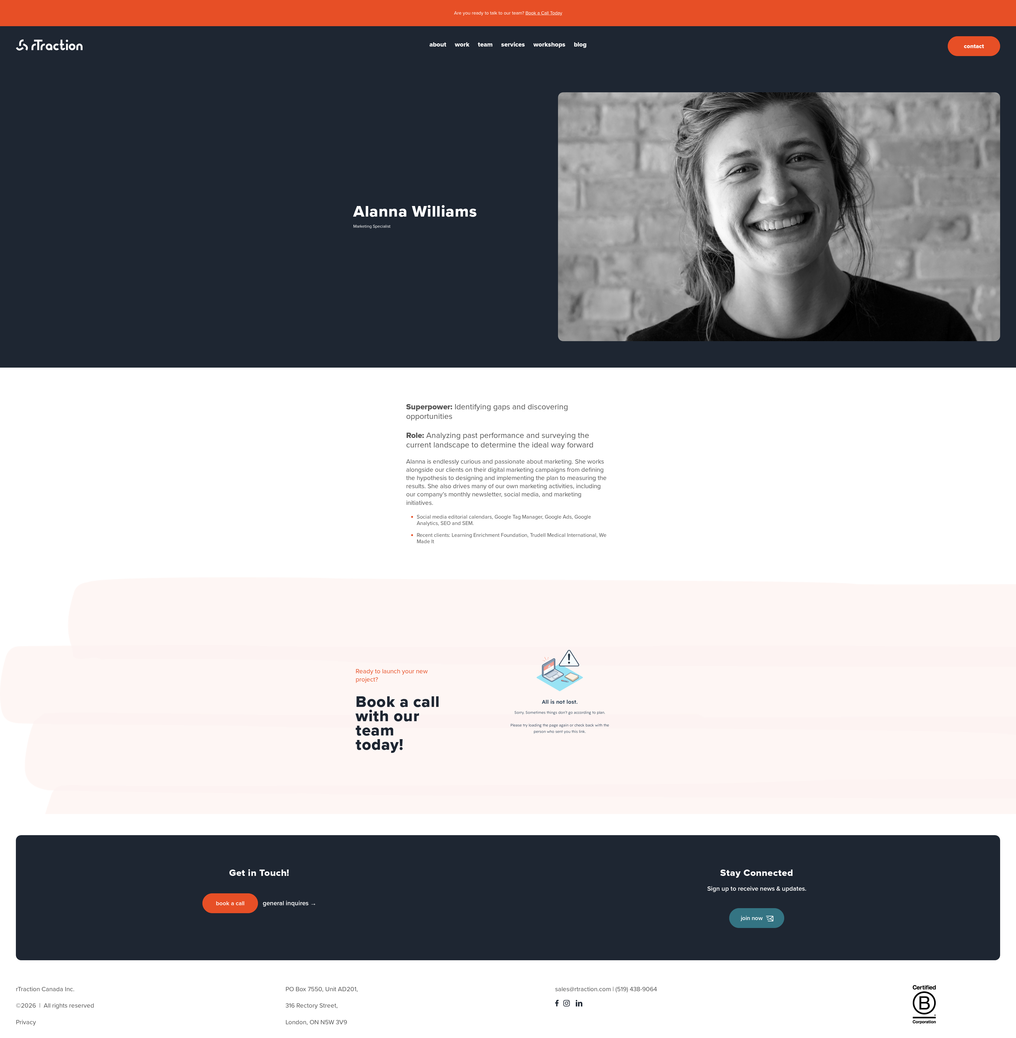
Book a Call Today (543, 13)
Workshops (549, 44)
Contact (974, 46)
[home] (49, 48)
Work (462, 44)
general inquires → (289, 903)
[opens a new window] (558, 1004)
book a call (230, 903)
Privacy (26, 1022)
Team (485, 44)
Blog (580, 44)
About (437, 44)
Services (513, 44)
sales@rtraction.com (583, 989)
